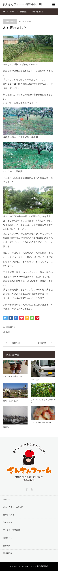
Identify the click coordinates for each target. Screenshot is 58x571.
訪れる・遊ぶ (8, 522)
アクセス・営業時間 (11, 530)
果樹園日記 (10, 21)
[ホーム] (4, 9)
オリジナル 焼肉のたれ (12, 376)
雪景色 (6, 427)
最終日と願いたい (10, 401)
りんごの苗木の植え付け (41, 422)
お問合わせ (7, 538)
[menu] (53, 4)
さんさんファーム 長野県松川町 (34, 566)
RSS (31, 489)
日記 (8, 332)
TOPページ (7, 499)
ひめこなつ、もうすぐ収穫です (43, 401)
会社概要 (7, 546)
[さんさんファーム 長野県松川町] (24, 4)
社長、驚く (35, 380)
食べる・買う (8, 515)
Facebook (26, 489)
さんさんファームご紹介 (13, 507)
